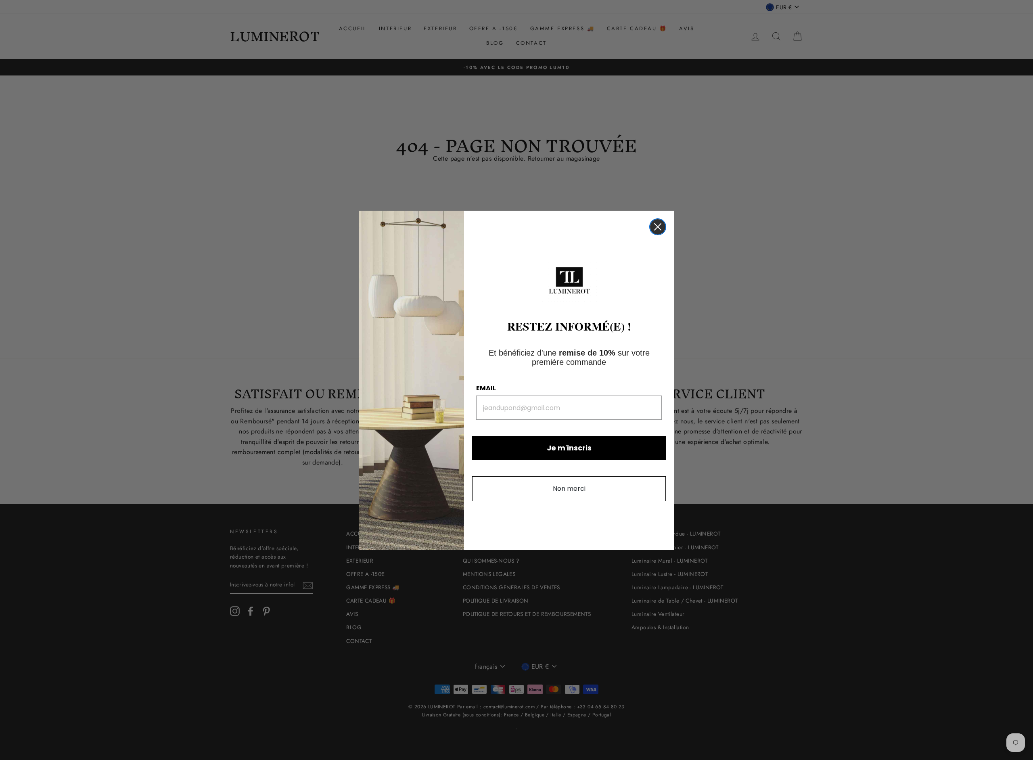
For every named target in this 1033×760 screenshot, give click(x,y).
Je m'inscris (569, 448)
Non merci (569, 488)
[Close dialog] (658, 227)
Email (486, 388)
